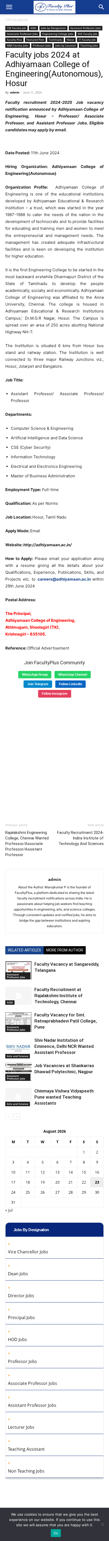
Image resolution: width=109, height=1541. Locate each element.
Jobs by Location (65, 45)
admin (14, 92)
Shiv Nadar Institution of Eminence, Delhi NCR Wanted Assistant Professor (64, 1046)
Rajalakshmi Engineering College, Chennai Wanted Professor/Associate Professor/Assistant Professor (27, 843)
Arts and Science (17, 1056)
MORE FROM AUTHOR (64, 950)
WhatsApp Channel (72, 674)
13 (57, 1172)
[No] (102, 1524)
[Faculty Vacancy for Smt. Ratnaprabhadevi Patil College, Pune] (18, 1022)
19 (42, 1182)
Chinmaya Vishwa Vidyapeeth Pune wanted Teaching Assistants (64, 1097)
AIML (33, 28)
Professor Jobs (42, 45)
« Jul (9, 1210)
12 (42, 1172)
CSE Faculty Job (16, 19)
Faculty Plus (14, 39)
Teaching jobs (89, 45)
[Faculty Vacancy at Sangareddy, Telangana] (18, 970)
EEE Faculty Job (87, 34)
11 (28, 1172)
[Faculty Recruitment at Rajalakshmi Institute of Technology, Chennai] (18, 996)
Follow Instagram (54, 693)
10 (13, 1172)
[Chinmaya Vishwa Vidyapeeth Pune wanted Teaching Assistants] (18, 1097)
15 (84, 1172)
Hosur (70, 39)
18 (28, 1182)
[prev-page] (8, 1116)
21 (71, 1182)
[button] (9, 7)
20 (57, 1182)
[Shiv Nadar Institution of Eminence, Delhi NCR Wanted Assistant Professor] (18, 1047)
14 (71, 1172)
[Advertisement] (54, 758)
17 (13, 1182)
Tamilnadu (55, 39)
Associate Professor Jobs (22, 34)
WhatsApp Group (35, 674)
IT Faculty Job (87, 39)
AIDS (10, 1002)
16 (97, 1172)
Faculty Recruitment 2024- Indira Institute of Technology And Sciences (80, 838)
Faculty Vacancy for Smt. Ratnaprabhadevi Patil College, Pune (65, 1021)
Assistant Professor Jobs (85, 28)
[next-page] (17, 1116)
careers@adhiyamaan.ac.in (64, 579)
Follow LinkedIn (70, 684)
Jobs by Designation (53, 28)
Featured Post (35, 39)
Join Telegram (37, 684)
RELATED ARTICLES (24, 950)
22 (84, 1182)
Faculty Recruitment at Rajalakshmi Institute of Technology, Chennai (58, 995)
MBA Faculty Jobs (17, 45)
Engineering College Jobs (57, 34)
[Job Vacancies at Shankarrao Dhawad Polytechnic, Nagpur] (18, 1072)
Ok (55, 1533)
